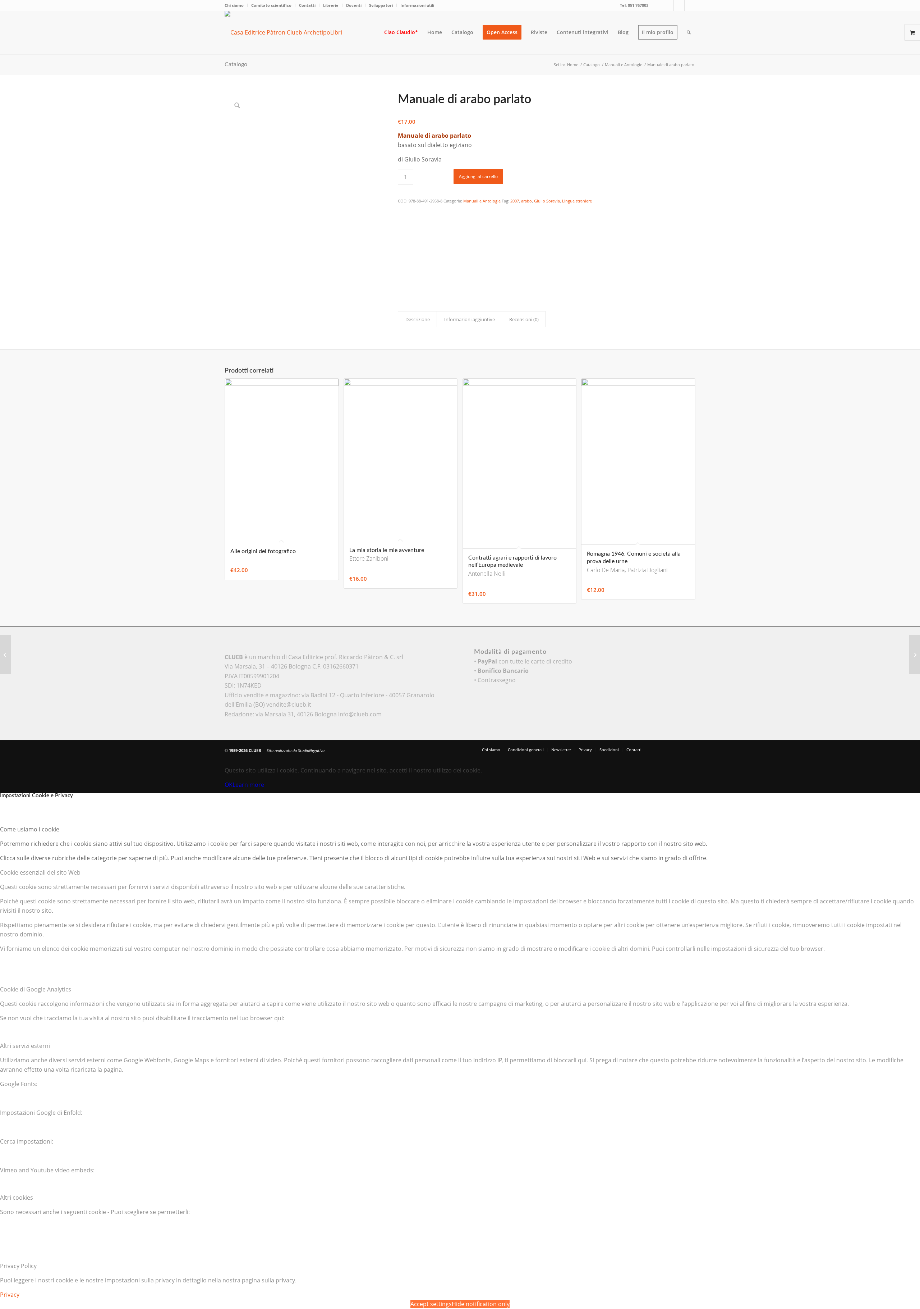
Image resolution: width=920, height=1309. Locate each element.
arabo (526, 201)
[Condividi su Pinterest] (402, 241)
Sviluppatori (381, 5)
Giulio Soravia (547, 201)
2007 (514, 201)
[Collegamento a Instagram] (679, 5)
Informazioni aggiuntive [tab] (469, 319)
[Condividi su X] (402, 221)
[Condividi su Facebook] (402, 211)
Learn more (248, 785)
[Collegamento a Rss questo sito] (690, 5)
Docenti (354, 5)
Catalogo (236, 64)
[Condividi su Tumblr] (402, 261)
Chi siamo (234, 5)
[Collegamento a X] (657, 5)
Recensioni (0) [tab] (524, 319)
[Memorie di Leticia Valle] (914, 654)
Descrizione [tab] (417, 319)
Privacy (9, 1295)
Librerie (331, 5)
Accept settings (431, 1304)
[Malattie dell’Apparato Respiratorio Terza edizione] (5, 654)
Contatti (307, 5)
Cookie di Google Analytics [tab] (35, 989)
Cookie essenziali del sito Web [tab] (40, 872)
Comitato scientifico (271, 5)
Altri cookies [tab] (16, 1197)
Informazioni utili (417, 5)
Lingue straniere (577, 201)
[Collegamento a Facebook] (668, 5)
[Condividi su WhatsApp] (402, 231)
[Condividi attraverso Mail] (402, 270)
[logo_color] (289, 32)
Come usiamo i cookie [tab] (29, 829)
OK (229, 785)
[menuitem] (236, 5)
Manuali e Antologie (482, 201)
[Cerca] (688, 32)
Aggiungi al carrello (478, 176)
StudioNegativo (311, 750)
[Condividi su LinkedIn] (402, 251)
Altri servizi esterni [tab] (25, 1046)
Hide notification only (481, 1304)
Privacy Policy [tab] (18, 1266)
